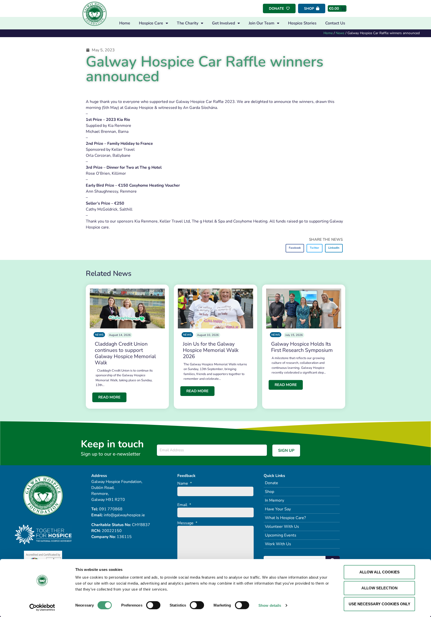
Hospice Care (151, 23)
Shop (269, 491)
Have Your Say (278, 509)
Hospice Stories (302, 23)
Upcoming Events (280, 535)
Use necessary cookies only (379, 604)
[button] (295, 248)
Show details (269, 605)
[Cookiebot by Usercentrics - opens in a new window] (42, 607)
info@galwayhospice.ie (124, 515)
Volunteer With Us (282, 526)
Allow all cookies (379, 572)
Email (184, 505)
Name (184, 483)
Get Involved (223, 23)
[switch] (153, 605)
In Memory (274, 500)
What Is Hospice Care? (285, 518)
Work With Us (278, 544)
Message (187, 523)
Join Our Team (261, 23)
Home (124, 23)
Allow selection (379, 588)
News (340, 33)
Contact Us (335, 23)
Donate (271, 483)
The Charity (187, 23)
